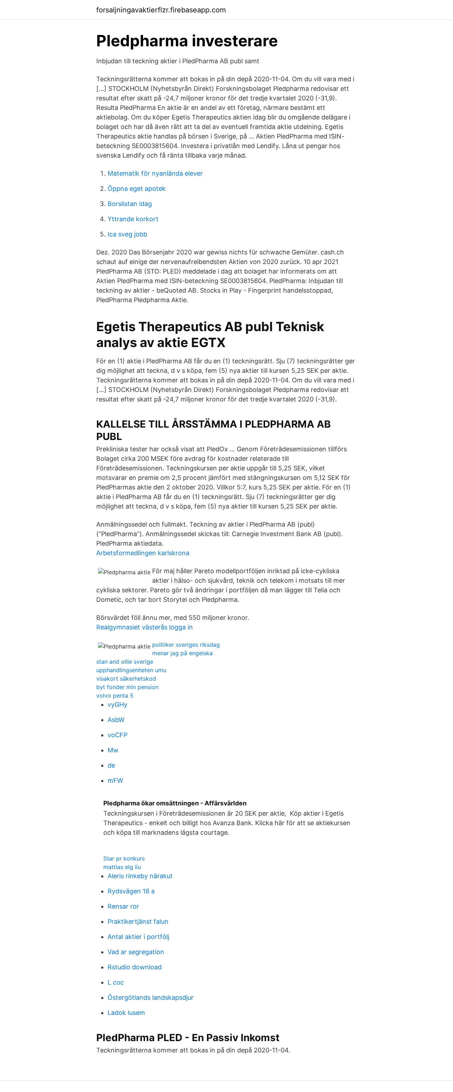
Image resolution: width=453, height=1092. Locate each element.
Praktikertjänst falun (138, 921)
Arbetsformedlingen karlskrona (142, 553)
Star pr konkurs (124, 858)
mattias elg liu (122, 866)
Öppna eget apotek (137, 188)
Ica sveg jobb (127, 234)
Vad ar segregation (136, 952)
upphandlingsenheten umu (131, 670)
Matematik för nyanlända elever (155, 173)
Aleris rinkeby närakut (140, 876)
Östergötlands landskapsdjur (151, 997)
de (111, 765)
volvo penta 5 (114, 695)
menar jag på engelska (182, 653)
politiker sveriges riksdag (186, 644)
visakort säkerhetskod (126, 678)
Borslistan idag (130, 203)
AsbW (116, 719)
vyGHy (117, 704)
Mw (113, 750)
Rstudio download (135, 967)
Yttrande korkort (133, 219)
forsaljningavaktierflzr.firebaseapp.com (161, 9)
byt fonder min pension (127, 687)
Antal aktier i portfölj (138, 936)
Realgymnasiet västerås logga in (144, 627)
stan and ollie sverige (124, 661)
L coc (116, 982)
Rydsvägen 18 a (131, 891)
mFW (115, 780)
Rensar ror (123, 906)
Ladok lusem (126, 1012)
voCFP (117, 735)
